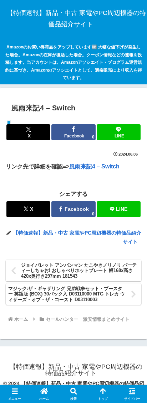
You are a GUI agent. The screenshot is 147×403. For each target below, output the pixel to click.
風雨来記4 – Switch (94, 166)
